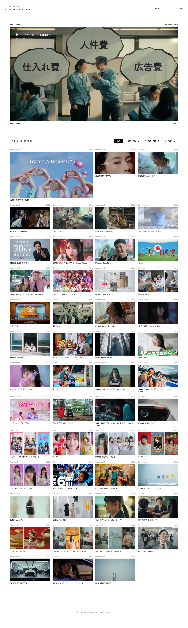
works (157, 8)
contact (179, 8)
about (168, 8)
